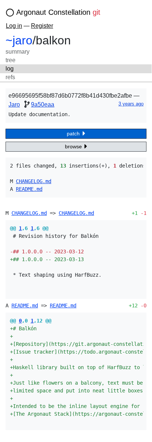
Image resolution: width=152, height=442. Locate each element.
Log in (14, 26)
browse (74, 146)
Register (42, 26)
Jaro (14, 104)
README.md (29, 189)
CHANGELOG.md (33, 181)
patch (74, 133)
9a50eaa (42, 104)
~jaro (19, 40)
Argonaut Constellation (58, 12)
